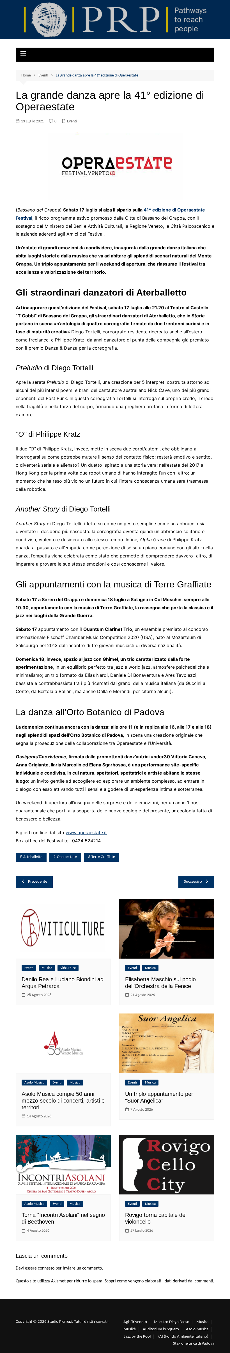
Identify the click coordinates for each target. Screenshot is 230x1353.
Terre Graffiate (103, 857)
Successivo (193, 882)
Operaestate (67, 857)
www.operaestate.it (86, 832)
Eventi (72, 121)
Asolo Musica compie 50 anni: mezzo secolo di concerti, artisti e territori (63, 1100)
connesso (46, 1268)
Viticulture (68, 968)
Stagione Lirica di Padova (193, 1344)
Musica (47, 968)
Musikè (129, 1329)
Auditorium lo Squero (161, 1329)
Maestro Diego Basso (171, 1322)
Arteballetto (32, 857)
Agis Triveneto (135, 1322)
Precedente (37, 882)
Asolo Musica (34, 1082)
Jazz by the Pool (137, 1337)
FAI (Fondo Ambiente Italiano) (183, 1337)
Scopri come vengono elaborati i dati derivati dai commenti (159, 1281)
